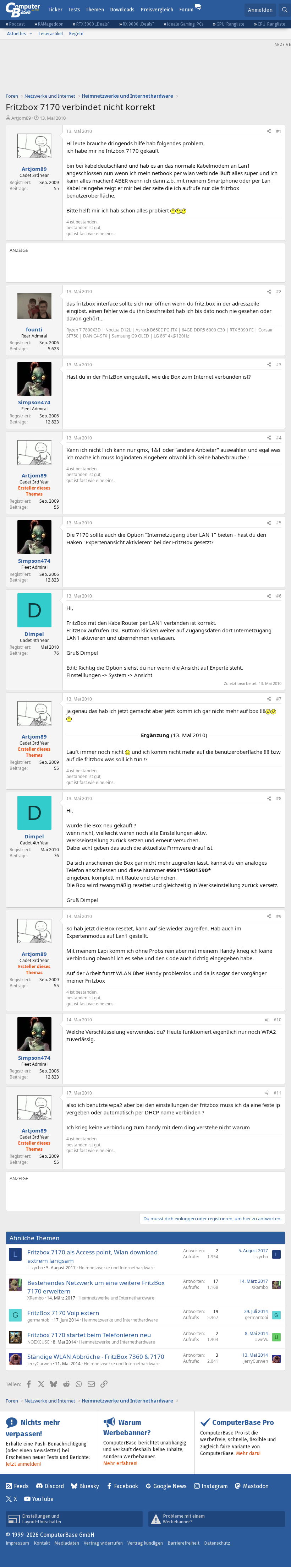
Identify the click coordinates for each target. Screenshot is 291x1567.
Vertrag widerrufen (103, 1543)
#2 (278, 291)
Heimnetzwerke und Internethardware (117, 1268)
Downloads (122, 10)
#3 (278, 365)
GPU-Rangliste (230, 24)
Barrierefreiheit (183, 1543)
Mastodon (256, 1486)
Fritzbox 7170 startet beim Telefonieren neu (89, 1335)
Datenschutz (217, 1543)
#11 (277, 1093)
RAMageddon (51, 24)
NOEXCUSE (38, 1342)
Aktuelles (16, 33)
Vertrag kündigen (145, 1543)
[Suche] (285, 10)
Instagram (215, 1486)
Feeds (21, 1486)
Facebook (126, 1486)
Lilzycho (35, 1268)
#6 (278, 596)
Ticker (55, 10)
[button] (30, 33)
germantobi (38, 1320)
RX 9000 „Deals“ (138, 24)
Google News (170, 1486)
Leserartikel (50, 33)
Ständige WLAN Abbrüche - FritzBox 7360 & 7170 (95, 1356)
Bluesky (89, 1486)
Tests (74, 10)
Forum (186, 10)
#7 (278, 699)
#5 (278, 523)
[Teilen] (269, 132)
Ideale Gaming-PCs (185, 24)
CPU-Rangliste (271, 24)
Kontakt (42, 1543)
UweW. (261, 1339)
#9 (278, 916)
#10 (277, 1020)
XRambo (35, 1298)
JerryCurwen (39, 1364)
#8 (278, 798)
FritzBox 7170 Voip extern (63, 1313)
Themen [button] (95, 10)
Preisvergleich (157, 10)
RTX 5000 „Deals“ (93, 24)
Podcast (17, 24)
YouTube (43, 1499)
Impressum (17, 1543)
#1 (278, 131)
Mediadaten (67, 1543)
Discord (54, 1486)
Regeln (76, 33)
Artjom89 (21, 118)
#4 (278, 438)
